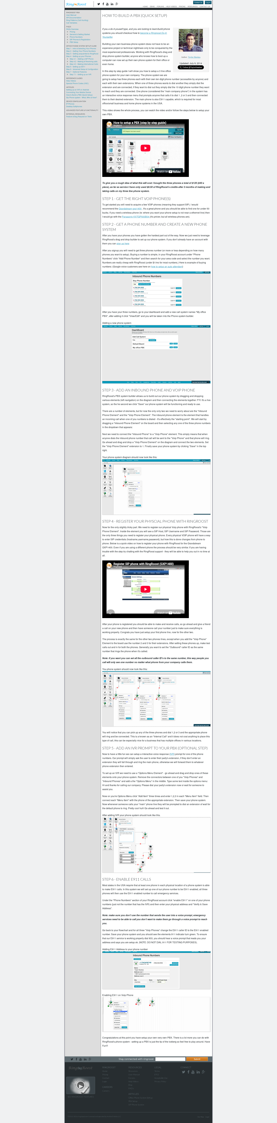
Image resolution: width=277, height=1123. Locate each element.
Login (104, 1081)
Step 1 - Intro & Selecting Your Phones (81, 48)
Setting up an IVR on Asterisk (77, 89)
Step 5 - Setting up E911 (75, 66)
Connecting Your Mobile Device (78, 92)
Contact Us (198, 2)
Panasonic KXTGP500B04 (136, 216)
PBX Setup (74, 42)
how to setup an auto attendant (166, 266)
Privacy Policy (160, 1081)
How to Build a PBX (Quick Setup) (79, 95)
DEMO (152, 6)
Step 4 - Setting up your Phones (78, 56)
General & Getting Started (80, 34)
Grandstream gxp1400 (130, 208)
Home (145, 6)
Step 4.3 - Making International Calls (84, 64)
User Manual (71, 15)
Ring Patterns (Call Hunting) (77, 20)
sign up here (123, 243)
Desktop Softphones (74, 106)
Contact (105, 1078)
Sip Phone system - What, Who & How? (81, 97)
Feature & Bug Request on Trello (79, 116)
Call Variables (71, 22)
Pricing (182, 6)
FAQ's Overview (72, 29)
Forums (160, 6)
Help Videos (171, 6)
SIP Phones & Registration (80, 39)
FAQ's (131, 1088)
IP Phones (70, 104)
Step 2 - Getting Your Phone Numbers (81, 51)
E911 (156, 1074)
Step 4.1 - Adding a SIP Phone (81, 59)
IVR (172, 754)
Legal (207, 1117)
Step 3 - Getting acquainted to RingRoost (82, 53)
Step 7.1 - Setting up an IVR (80, 74)
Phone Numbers (76, 37)
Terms (157, 1071)
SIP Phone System (136, 1104)
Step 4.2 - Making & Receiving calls (83, 61)
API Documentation (73, 17)
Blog (130, 1085)
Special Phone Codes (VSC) (77, 83)
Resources (193, 6)
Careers (106, 1091)
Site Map (200, 1117)
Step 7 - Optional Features (76, 72)
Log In (208, 2)
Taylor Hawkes (194, 57)
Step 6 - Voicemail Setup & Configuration (82, 69)
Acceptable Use (160, 1078)
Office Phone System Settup (140, 1097)
